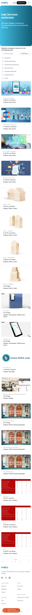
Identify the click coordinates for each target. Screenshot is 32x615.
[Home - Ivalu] (4, 3)
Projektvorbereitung (10, 61)
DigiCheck (4, 589)
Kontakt (3, 603)
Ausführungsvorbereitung (12, 64)
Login (14, 3)
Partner (3, 592)
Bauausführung (9, 68)
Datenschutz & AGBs (23, 597)
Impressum (20, 600)
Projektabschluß (9, 74)
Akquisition (8, 58)
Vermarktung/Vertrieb (10, 71)
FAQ (2, 600)
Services (3, 586)
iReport (19, 589)
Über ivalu (20, 586)
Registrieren (21, 3)
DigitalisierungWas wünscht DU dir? (13, 610)
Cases (6, 78)
